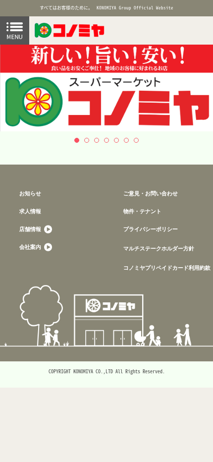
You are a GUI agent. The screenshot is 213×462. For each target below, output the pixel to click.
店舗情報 (31, 228)
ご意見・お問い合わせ (150, 193)
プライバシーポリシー (150, 228)
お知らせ (30, 193)
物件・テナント (142, 211)
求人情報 (30, 211)
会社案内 (31, 246)
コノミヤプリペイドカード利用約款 (167, 267)
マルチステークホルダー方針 (158, 248)
